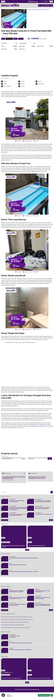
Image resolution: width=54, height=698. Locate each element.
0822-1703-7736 (8, 416)
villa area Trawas (21, 423)
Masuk (51, 1)
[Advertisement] (27, 63)
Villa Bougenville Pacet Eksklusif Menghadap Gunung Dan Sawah (10, 477)
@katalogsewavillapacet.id (38, 426)
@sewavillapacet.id (34, 424)
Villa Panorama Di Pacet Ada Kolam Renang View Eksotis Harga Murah (40, 477)
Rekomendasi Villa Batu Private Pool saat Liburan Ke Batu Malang (14, 619)
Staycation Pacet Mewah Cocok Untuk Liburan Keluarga (12, 627)
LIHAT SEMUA (4, 520)
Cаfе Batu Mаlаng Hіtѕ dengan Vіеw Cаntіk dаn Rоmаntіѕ (12, 622)
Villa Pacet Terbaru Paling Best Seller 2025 (9, 624)
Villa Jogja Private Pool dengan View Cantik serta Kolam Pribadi (14, 616)
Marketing (9, 696)
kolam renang (18, 387)
